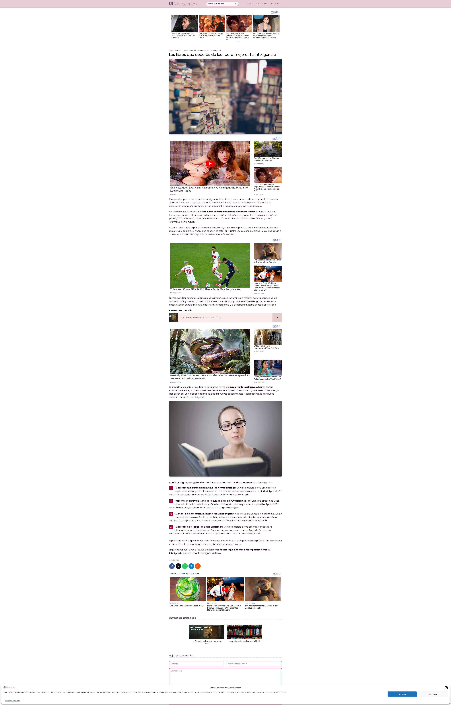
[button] (446, 688)
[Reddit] (198, 566)
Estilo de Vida (262, 3)
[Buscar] (236, 4)
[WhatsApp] (185, 566)
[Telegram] (191, 566)
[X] (178, 566)
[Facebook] (172, 566)
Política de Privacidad (12, 701)
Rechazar (433, 694)
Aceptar (402, 694)
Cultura (249, 3)
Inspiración (276, 3)
